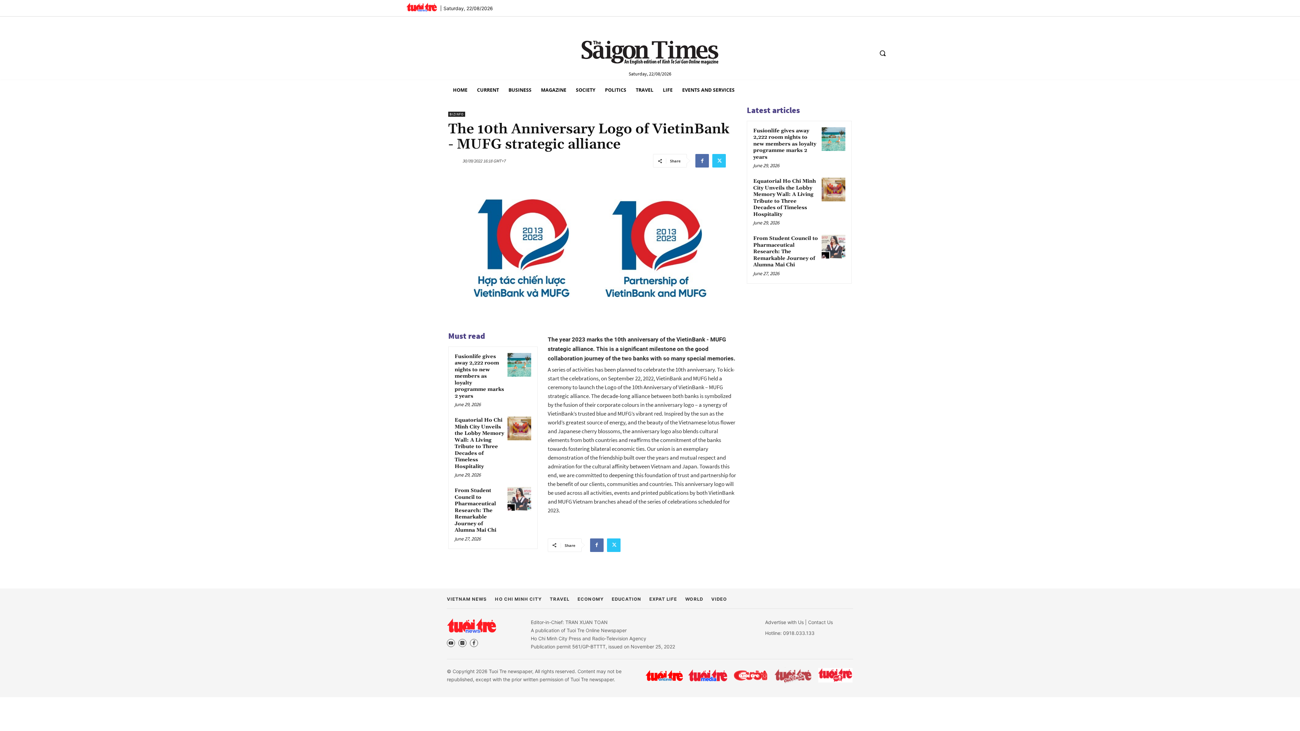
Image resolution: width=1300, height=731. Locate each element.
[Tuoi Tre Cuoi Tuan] (793, 675)
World (694, 599)
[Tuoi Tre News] (471, 625)
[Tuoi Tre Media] (707, 675)
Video (719, 599)
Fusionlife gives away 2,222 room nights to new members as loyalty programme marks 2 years (479, 376)
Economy (590, 599)
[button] (882, 53)
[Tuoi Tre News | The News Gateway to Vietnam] (421, 7)
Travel (559, 599)
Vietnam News (467, 599)
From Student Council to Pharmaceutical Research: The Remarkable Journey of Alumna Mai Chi (475, 510)
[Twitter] (719, 161)
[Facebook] (702, 161)
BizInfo (457, 114)
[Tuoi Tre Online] (664, 675)
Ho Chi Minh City (518, 599)
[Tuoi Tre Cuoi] (750, 675)
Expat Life (663, 599)
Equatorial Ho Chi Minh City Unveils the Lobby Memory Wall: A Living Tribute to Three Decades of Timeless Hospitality (479, 443)
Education (626, 599)
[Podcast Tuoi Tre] (835, 675)
